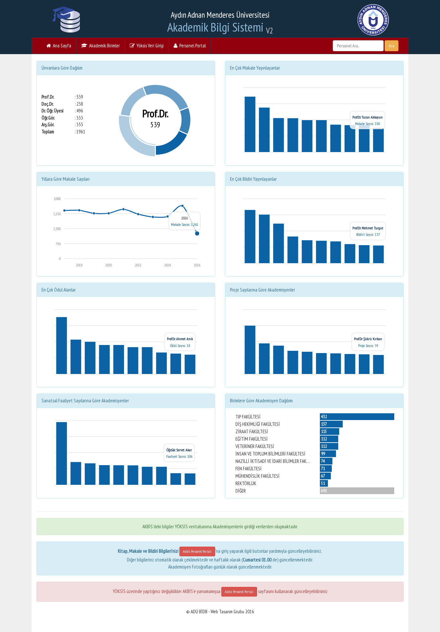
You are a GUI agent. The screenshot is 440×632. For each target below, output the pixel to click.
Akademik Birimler (103, 46)
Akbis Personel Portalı (197, 551)
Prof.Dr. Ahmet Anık (180, 338)
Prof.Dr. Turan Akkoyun (367, 117)
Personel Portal (191, 46)
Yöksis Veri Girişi (149, 46)
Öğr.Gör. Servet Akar (179, 449)
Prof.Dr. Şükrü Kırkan (368, 338)
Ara (391, 46)
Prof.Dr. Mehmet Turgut (367, 227)
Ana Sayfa (61, 46)
